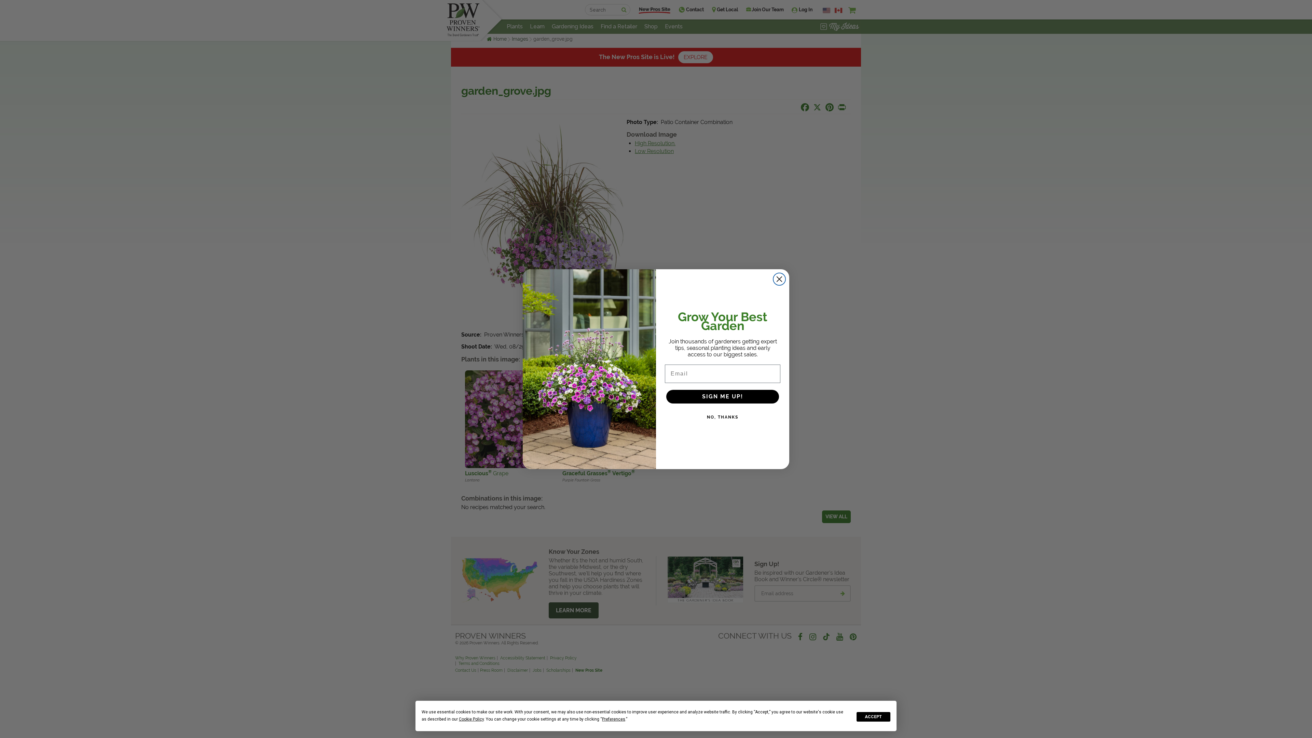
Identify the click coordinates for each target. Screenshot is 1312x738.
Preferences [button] (613, 719)
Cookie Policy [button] (471, 719)
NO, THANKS (722, 417)
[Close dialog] (779, 279)
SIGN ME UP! (722, 396)
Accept (873, 716)
